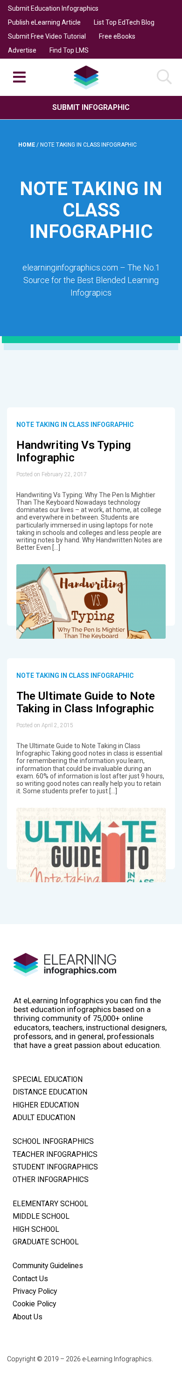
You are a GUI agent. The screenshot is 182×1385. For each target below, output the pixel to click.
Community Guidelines (48, 1266)
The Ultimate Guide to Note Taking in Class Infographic (85, 702)
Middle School (41, 1216)
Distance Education (50, 1092)
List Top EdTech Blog (124, 22)
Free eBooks (117, 36)
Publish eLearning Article (44, 22)
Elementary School (50, 1204)
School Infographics (53, 1141)
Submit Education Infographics (53, 8)
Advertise (22, 50)
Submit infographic (91, 107)
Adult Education (44, 1118)
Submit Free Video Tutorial (47, 36)
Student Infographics (55, 1167)
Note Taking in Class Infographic (74, 424)
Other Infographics (51, 1180)
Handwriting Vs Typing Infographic (73, 452)
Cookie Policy (34, 1304)
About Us (27, 1317)
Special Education (48, 1079)
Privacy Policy (35, 1291)
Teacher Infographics (55, 1154)
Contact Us (30, 1279)
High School (36, 1229)
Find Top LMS (69, 50)
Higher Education (46, 1105)
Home (27, 145)
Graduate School (46, 1242)
